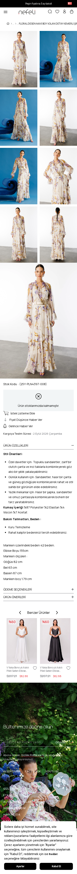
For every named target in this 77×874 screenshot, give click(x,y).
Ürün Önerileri (14, 597)
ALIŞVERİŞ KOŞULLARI (18, 801)
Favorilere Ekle (35, 668)
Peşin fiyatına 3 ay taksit (38, 3)
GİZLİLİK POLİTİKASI (16, 788)
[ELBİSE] (15, 24)
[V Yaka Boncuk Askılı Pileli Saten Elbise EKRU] (22, 641)
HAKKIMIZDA (11, 814)
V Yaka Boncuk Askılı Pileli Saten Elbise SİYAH (51, 669)
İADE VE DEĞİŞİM (14, 808)
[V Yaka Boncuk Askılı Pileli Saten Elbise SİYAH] (55, 641)
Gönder (61, 742)
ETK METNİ (10, 795)
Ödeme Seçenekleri (17, 589)
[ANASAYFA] (11, 24)
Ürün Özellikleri (15, 445)
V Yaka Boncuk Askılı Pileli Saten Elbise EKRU (18, 669)
